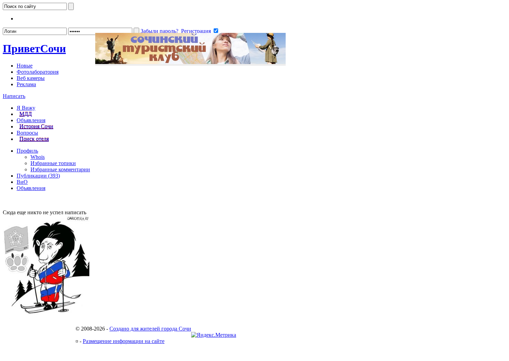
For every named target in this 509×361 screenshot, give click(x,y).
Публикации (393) (38, 176)
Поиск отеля (34, 139)
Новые (25, 66)
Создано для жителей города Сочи (150, 329)
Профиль (27, 151)
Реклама (26, 84)
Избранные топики (53, 163)
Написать (14, 96)
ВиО (22, 182)
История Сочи (36, 126)
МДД (25, 114)
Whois (37, 157)
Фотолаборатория (38, 72)
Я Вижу (26, 108)
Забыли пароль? (159, 31)
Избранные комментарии (60, 169)
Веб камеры (31, 78)
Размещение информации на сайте (123, 341)
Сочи (34, 48)
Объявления (31, 120)
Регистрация (196, 31)
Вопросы (27, 133)
